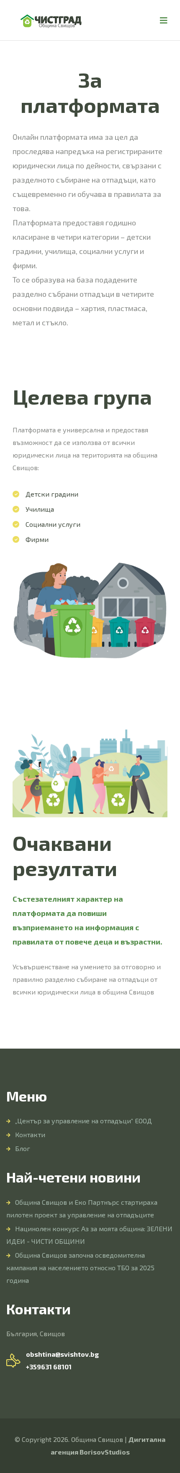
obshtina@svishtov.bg (62, 1354)
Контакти (30, 1134)
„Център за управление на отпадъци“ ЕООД (83, 1121)
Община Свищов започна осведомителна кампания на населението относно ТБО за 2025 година (80, 1267)
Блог (22, 1148)
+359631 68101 (49, 1367)
